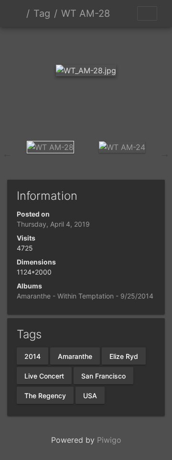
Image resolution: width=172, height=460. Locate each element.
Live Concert (44, 375)
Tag (41, 13)
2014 (32, 356)
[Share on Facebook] (86, 113)
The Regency (45, 395)
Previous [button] (7, 154)
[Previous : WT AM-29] (37, 43)
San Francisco (103, 375)
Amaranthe (75, 356)
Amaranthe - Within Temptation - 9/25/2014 (85, 296)
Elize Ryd (123, 356)
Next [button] (165, 154)
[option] (50, 146)
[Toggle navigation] (147, 13)
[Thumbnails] (70, 43)
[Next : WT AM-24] (134, 43)
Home (18, 13)
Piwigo (109, 440)
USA (90, 395)
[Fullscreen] (102, 43)
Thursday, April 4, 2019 (53, 224)
